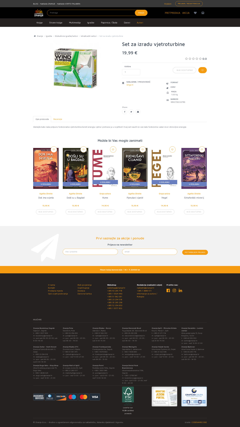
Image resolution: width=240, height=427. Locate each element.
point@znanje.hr (101, 373)
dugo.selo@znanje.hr (44, 375)
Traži (141, 13)
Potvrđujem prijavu (195, 252)
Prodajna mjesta (55, 290)
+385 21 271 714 (159, 333)
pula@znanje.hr (71, 336)
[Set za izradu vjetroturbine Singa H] (124, 111)
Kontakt (51, 288)
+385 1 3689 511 (144, 290)
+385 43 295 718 (114, 290)
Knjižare (167, 4)
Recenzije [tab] (57, 119)
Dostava (81, 290)
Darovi (127, 22)
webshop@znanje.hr (116, 288)
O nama (51, 285)
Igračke (90, 22)
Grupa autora (105, 193)
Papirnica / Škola (109, 22)
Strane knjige (55, 22)
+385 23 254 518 (114, 299)
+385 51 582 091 (114, 296)
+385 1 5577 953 (114, 308)
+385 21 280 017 (71, 370)
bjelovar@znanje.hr (191, 354)
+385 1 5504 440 (114, 293)
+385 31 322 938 (160, 352)
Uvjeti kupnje (83, 288)
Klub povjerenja (85, 285)
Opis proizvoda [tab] (42, 119)
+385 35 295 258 (114, 302)
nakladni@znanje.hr (145, 288)
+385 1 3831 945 (100, 370)
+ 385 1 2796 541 (130, 375)
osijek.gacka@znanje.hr (163, 354)
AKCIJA (185, 13)
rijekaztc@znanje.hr (73, 354)
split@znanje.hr (160, 336)
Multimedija (75, 22)
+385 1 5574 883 (100, 352)
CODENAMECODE (199, 422)
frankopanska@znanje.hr (104, 354)
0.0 (204, 58)
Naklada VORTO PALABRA (68, 4)
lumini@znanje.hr (191, 341)
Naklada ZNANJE (47, 4)
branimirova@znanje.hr (134, 378)
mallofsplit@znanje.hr (73, 373)
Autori (140, 22)
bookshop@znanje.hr (44, 336)
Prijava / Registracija (189, 4)
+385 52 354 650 (114, 305)
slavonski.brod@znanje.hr (135, 336)
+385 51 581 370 (71, 352)
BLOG (35, 4)
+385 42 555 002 (189, 338)
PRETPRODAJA (172, 13)
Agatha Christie (45, 193)
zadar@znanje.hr (42, 357)
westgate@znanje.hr (133, 354)
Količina (128, 66)
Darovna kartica (85, 293)
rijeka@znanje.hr (101, 336)
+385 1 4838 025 (41, 373)
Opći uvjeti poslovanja (58, 293)
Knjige (40, 22)
